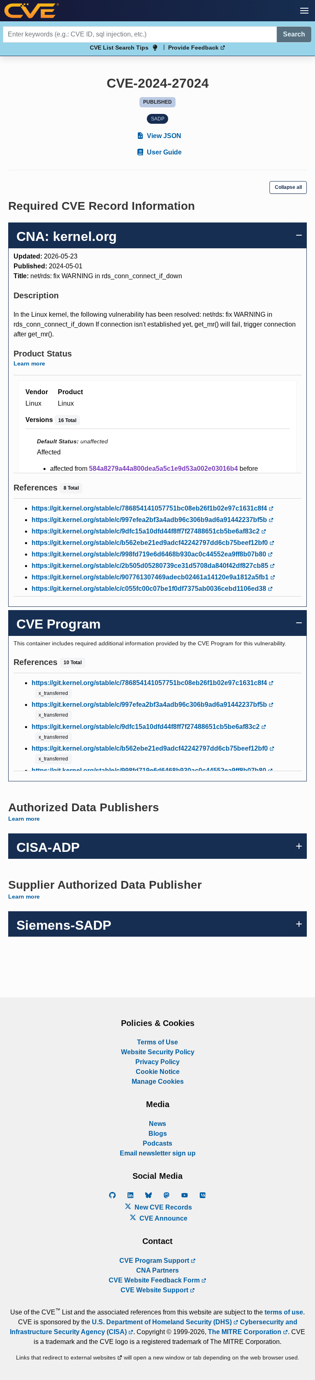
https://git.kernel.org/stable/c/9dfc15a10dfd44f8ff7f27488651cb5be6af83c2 (146, 531)
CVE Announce (162, 1218)
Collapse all (288, 187)
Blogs (157, 1133)
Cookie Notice (158, 1071)
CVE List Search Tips (119, 47)
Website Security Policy (157, 1052)
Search (294, 34)
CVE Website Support (155, 1290)
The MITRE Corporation (245, 1331)
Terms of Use (157, 1042)
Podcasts (157, 1143)
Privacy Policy (157, 1061)
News (157, 1123)
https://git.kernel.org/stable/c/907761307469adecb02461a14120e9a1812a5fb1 (151, 577)
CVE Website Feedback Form (155, 1280)
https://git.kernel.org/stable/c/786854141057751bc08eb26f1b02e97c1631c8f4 (150, 508)
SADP (157, 119)
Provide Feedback (194, 47)
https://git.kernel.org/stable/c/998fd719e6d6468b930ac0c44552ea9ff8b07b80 (150, 554)
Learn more (29, 363)
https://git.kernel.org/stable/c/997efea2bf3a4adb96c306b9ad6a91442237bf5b (150, 519)
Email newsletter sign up (158, 1153)
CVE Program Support (155, 1260)
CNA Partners (157, 1270)
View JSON (163, 135)
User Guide (163, 152)
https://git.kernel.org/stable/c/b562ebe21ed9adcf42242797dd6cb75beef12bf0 (150, 542)
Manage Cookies (158, 1081)
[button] (304, 10)
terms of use (284, 1312)
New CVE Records (162, 1207)
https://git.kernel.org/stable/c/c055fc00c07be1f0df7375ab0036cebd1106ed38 (150, 588)
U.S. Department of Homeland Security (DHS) (162, 1322)
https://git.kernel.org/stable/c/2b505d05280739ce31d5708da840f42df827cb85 (151, 565)
